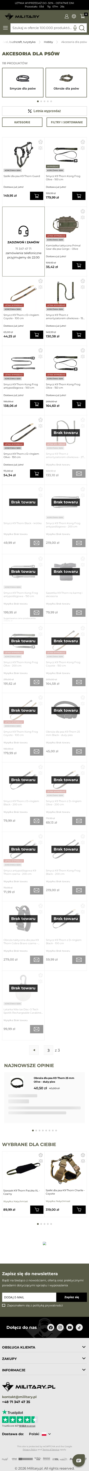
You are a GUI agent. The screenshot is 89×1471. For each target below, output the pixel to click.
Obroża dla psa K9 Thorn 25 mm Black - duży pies (63, 733)
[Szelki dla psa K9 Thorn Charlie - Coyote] (66, 1168)
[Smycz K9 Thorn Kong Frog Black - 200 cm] (66, 849)
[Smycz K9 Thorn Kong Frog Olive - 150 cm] (66, 363)
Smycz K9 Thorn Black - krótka (23, 523)
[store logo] (22, 15)
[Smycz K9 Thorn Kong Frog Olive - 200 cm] (23, 641)
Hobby (48, 42)
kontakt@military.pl (19, 1397)
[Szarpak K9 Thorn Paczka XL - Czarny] (23, 1168)
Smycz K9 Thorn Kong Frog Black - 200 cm (63, 872)
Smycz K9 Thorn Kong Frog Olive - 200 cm (21, 664)
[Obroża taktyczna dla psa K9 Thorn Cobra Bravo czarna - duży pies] (23, 918)
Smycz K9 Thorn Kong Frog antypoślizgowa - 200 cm (63, 525)
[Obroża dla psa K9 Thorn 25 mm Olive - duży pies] (20, 1083)
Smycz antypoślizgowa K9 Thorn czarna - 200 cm (20, 872)
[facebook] (50, 1327)
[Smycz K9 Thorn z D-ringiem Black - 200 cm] (23, 779)
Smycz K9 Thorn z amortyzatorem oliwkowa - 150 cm (65, 316)
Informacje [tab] (13, 1370)
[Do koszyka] (36, 1210)
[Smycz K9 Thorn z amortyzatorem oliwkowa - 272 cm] (66, 432)
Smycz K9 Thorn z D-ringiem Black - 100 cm (64, 941)
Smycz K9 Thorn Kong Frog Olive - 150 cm (63, 386)
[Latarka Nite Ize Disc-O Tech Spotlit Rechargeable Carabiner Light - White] (23, 988)
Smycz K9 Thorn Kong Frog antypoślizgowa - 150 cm (21, 594)
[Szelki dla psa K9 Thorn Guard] (23, 154)
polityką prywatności (48, 1305)
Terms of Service (50, 1449)
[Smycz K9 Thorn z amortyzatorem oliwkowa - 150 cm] (66, 293)
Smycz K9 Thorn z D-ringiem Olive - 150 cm (21, 455)
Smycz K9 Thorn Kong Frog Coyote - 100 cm (21, 733)
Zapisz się (71, 1297)
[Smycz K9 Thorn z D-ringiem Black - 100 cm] (66, 918)
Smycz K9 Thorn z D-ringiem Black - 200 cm (21, 803)
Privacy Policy (30, 1449)
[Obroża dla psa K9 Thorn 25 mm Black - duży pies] (66, 710)
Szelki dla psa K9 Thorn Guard (22, 176)
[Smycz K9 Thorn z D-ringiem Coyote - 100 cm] (23, 293)
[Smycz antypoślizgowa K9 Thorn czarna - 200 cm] (23, 849)
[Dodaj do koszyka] (36, 196)
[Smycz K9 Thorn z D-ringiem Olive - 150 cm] (23, 432)
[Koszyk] (82, 16)
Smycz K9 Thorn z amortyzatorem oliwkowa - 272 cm (65, 455)
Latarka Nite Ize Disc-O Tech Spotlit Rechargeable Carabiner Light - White (23, 1011)
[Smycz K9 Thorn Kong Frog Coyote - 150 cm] (66, 641)
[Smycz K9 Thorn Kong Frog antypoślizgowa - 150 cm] (23, 571)
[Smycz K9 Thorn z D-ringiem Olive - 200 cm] (66, 779)
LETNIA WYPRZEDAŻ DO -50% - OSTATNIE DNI (44, 3)
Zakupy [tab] (9, 1359)
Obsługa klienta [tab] (18, 1347)
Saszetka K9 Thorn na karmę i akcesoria (64, 594)
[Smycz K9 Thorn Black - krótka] (23, 502)
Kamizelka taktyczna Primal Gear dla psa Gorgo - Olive (63, 247)
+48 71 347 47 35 (16, 1402)
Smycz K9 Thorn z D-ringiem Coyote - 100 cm (21, 316)
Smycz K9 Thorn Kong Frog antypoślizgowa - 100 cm (21, 386)
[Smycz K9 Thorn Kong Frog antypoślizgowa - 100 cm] (23, 363)
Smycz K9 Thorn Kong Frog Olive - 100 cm (63, 177)
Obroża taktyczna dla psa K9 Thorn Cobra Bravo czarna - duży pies (21, 941)
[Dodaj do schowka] (41, 1156)
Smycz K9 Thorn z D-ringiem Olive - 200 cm (64, 803)
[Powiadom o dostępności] (78, 473)
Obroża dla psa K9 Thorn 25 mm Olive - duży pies (54, 1079)
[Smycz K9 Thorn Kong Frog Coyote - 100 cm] (23, 710)
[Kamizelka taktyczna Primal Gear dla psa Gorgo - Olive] (66, 224)
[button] (40, 141)
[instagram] (60, 1327)
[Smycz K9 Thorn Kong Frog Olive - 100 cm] (66, 154)
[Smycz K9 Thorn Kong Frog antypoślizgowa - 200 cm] (66, 502)
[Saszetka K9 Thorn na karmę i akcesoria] (66, 571)
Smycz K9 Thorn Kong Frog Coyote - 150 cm (63, 664)
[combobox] (48, 28)
